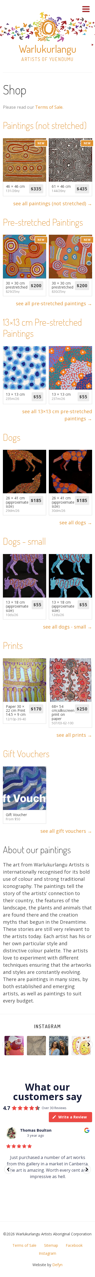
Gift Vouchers (26, 753)
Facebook (74, 1245)
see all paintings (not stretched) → (52, 203)
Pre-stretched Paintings (43, 222)
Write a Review (72, 1116)
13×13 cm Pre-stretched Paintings (42, 327)
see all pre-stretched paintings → (54, 303)
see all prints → (74, 735)
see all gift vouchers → (66, 831)
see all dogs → (75, 522)
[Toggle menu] (86, 9)
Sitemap (51, 1245)
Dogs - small (24, 541)
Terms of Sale (49, 107)
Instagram (47, 1026)
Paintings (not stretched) (45, 125)
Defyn (57, 1264)
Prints (13, 645)
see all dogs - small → (67, 627)
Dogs (11, 437)
